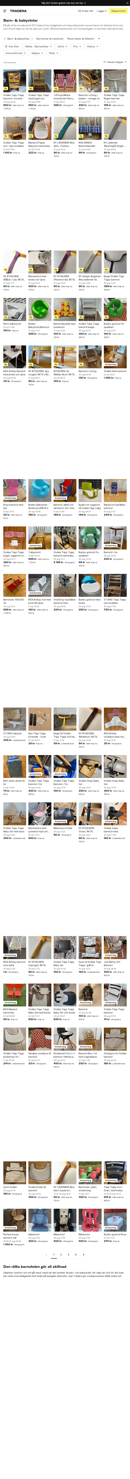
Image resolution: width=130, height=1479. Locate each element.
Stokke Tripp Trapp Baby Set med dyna (13, 830)
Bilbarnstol (59, 1234)
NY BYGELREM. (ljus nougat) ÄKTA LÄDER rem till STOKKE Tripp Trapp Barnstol (39, 373)
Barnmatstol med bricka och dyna (37, 278)
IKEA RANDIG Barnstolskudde (87, 144)
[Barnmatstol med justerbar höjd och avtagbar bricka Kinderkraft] (39, 813)
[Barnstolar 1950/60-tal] (14, 585)
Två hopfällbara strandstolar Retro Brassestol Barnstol (64, 97)
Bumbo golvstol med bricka (89, 601)
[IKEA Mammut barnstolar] (14, 995)
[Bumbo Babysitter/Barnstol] (39, 309)
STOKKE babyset (12, 733)
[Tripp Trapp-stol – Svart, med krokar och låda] (115, 1172)
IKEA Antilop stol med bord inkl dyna (39, 601)
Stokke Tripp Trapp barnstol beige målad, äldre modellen (89, 325)
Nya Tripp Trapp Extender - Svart (37, 735)
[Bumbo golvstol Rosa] (115, 1220)
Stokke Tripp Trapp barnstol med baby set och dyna (64, 554)
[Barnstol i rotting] (90, 356)
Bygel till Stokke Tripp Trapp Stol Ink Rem (64, 735)
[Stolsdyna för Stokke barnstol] (115, 1039)
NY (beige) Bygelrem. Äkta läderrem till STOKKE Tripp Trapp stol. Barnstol (90, 278)
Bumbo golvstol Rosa (115, 1234)
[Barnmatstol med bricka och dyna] (39, 262)
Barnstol (83, 1009)
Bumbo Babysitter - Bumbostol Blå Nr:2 (38, 506)
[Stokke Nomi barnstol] (115, 356)
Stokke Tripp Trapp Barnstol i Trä (64, 782)
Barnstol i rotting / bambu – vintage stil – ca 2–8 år (89, 97)
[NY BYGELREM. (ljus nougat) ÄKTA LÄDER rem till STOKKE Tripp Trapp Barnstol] (39, 356)
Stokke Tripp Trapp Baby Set (64, 964)
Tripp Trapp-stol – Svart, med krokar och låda (113, 1189)
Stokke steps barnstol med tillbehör (111, 830)
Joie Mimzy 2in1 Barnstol (112, 964)
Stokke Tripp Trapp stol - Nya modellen (13, 144)
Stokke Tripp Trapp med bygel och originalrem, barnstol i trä (39, 97)
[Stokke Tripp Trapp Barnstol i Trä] (65, 766)
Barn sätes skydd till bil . (14, 782)
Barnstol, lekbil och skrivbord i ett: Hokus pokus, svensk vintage (65, 506)
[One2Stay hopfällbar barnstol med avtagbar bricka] (65, 585)
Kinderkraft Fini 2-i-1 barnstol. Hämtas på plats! (64, 1055)
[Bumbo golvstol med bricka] (90, 585)
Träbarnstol (34, 552)
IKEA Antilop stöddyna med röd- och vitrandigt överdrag (114, 735)
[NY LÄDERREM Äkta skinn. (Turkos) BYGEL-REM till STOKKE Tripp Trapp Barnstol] (65, 128)
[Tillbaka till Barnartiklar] (4, 38)
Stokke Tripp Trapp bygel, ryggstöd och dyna (14, 554)
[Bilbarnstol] (65, 1220)
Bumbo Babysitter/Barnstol (38, 325)
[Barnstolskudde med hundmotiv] (65, 309)
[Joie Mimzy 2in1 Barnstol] (115, 947)
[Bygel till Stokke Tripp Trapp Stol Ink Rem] (65, 719)
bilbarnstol (33, 1234)
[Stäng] (127, 3)
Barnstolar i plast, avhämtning (88, 1189)
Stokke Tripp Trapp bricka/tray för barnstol (13, 1055)
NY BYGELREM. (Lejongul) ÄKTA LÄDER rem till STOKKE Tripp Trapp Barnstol (39, 964)
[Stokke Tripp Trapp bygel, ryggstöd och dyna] (14, 537)
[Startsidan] (18, 11)
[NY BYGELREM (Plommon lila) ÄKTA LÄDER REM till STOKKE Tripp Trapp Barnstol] (65, 262)
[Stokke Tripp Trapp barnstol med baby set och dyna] (65, 537)
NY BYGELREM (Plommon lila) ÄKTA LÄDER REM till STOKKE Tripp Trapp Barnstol (65, 278)
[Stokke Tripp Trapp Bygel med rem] (115, 80)
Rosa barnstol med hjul (13, 506)
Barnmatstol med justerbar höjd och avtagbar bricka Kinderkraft (38, 830)
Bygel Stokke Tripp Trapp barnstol (114, 278)
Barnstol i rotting (87, 371)
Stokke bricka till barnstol (37, 1189)
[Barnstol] (90, 995)
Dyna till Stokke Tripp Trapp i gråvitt (90, 964)
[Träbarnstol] (39, 537)
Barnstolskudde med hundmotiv (64, 325)
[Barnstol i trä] (115, 537)
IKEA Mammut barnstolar (10, 1011)
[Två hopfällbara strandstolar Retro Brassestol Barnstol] (65, 80)
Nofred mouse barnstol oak (11, 1236)
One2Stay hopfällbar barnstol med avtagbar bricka (65, 601)
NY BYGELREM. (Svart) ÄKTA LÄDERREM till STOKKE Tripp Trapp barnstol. (90, 830)
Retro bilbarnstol (12, 323)
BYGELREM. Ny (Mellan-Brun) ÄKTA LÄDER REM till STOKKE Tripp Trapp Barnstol (65, 373)
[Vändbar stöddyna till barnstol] (39, 1039)
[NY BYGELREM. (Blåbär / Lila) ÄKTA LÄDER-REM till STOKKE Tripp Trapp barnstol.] (14, 262)
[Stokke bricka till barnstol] (39, 1172)
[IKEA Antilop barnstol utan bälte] (14, 947)
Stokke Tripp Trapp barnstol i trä (38, 782)
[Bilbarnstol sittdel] (65, 813)
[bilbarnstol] (39, 1220)
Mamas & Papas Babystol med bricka (39, 144)
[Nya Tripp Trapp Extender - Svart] (39, 719)
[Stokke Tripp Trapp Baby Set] (65, 947)
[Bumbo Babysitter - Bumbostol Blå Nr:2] (39, 490)
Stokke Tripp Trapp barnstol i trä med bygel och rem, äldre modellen (14, 97)
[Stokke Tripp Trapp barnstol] (115, 995)
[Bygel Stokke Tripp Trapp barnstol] (115, 262)
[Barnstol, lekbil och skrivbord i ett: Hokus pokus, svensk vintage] (65, 490)
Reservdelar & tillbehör (80, 38)
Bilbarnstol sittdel (63, 828)
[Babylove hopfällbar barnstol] (115, 490)
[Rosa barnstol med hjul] (14, 490)
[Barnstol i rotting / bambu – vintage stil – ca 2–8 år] (90, 80)
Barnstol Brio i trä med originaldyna (88, 1055)
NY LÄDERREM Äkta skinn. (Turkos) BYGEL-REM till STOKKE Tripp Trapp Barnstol (65, 144)
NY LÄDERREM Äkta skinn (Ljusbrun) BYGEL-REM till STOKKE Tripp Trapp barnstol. (65, 1189)
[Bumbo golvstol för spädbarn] (115, 309)
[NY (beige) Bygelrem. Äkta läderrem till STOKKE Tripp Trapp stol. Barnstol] (90, 262)
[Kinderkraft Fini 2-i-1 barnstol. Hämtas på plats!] (65, 1039)
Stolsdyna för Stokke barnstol (115, 1055)
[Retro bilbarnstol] (14, 309)
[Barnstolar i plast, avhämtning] (90, 1172)
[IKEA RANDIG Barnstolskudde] (90, 128)
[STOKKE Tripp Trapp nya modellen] (115, 585)
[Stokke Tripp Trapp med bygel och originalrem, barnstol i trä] (39, 80)
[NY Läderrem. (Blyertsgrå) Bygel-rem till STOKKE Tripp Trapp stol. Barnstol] (115, 128)
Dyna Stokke (10, 1187)
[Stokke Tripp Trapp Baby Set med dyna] (14, 813)
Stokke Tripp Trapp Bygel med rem (114, 97)
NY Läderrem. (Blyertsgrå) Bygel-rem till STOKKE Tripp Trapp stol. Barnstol (115, 144)
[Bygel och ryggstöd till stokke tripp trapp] (90, 490)
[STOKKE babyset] (14, 719)
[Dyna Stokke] (14, 1172)
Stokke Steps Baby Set (89, 782)
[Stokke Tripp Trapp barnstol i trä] (39, 766)
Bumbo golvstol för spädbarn (114, 325)
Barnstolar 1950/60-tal (14, 601)
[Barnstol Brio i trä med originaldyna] (90, 1039)
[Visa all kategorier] (99, 38)
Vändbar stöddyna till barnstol (39, 1055)
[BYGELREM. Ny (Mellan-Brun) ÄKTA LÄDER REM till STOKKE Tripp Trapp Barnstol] (65, 356)
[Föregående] (47, 1254)
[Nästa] (82, 1254)
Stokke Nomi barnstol (115, 371)
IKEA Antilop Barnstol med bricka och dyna (14, 373)
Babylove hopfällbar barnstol (114, 506)
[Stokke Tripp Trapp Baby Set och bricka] (65, 995)
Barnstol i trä (110, 552)
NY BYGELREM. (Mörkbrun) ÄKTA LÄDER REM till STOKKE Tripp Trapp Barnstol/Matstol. (90, 735)
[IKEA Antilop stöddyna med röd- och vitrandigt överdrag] (115, 719)
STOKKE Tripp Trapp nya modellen (115, 601)
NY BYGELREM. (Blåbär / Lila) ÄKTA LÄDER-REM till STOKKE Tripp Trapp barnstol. (14, 278)
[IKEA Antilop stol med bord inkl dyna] (39, 585)
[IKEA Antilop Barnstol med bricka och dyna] (14, 356)
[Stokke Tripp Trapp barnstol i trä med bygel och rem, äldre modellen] (14, 80)
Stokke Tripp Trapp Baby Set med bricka (39, 1011)
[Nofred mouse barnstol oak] (14, 1220)
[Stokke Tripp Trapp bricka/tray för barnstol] (14, 1039)
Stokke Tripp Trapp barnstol (114, 1011)
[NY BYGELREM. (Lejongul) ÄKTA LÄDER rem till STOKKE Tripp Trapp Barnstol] (39, 947)
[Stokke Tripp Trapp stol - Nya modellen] (14, 128)
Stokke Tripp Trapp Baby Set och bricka (64, 1011)
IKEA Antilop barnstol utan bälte (14, 964)
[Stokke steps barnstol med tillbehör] (115, 813)
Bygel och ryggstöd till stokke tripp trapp (90, 506)
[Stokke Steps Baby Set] (90, 766)
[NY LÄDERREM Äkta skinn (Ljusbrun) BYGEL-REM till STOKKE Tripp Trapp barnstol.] (65, 1172)
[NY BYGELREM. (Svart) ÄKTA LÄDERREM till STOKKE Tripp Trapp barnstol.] (90, 813)
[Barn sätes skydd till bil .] (14, 766)
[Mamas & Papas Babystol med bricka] (39, 128)
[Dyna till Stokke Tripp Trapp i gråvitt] (90, 947)
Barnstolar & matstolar (50, 38)
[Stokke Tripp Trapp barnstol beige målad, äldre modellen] (90, 309)
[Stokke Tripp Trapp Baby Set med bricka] (39, 995)
